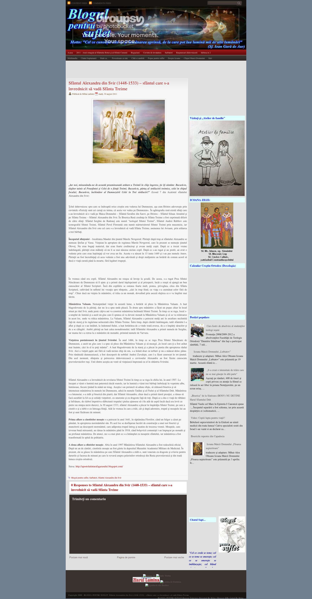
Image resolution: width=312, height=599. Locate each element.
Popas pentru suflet (156, 58)
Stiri (210, 58)
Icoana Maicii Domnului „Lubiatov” (212, 351)
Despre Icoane (174, 58)
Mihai (213, 598)
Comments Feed (102, 3)
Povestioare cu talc (120, 58)
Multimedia (72, 58)
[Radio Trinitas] (163, 575)
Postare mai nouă (78, 557)
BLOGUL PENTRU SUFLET (106, 13)
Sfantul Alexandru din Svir (109, 477)
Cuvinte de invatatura (152, 52)
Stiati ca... (104, 58)
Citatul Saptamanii (88, 58)
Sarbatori (169, 52)
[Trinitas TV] (149, 575)
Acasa (70, 52)
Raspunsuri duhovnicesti (186, 52)
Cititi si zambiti (137, 58)
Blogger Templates (191, 598)
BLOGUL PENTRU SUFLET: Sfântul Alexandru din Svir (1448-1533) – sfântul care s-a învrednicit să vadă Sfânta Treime (136, 595)
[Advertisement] (131, 70)
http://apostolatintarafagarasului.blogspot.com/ (99, 466)
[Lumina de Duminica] (170, 581)
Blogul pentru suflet (79, 477)
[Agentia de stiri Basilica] (156, 584)
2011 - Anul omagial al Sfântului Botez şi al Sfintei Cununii (101, 52)
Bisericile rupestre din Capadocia (207, 436)
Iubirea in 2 (206, 52)
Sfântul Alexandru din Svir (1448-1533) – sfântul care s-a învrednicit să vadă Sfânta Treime (119, 85)
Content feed (79, 3)
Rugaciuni (135, 52)
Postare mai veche (174, 557)
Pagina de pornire (126, 557)
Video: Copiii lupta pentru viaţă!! (208, 417)
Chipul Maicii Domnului (194, 58)
